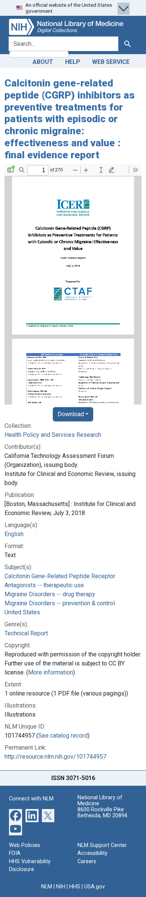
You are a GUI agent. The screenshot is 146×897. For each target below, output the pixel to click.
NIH (60, 886)
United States (22, 612)
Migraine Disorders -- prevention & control (59, 603)
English (14, 534)
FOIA (15, 853)
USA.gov (94, 886)
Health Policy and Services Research (52, 434)
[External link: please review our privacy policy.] (15, 814)
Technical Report (26, 633)
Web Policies (24, 845)
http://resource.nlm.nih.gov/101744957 (55, 756)
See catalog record (63, 735)
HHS (74, 886)
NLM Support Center (102, 845)
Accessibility (92, 853)
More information (50, 672)
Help (72, 61)
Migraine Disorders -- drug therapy (49, 594)
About (43, 61)
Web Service (111, 61)
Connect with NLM (31, 798)
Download (71, 414)
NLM (46, 886)
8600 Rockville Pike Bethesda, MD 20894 (102, 812)
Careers (86, 861)
